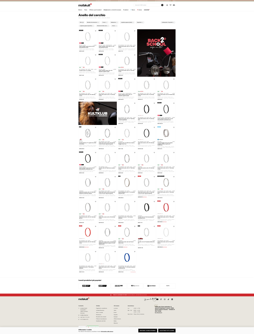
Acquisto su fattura (143, 0)
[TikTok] (168, 299)
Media (115, 321)
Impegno (116, 316)
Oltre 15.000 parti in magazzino (104, 0)
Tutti (167, 285)
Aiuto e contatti (99, 312)
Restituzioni (98, 314)
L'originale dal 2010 (84, 0)
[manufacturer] (86, 285)
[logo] (85, 4)
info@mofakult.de (84, 315)
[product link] (88, 41)
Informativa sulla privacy (107, 331)
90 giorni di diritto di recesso (163, 0)
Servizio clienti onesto (125, 0)
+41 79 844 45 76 (84, 319)
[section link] (147, 10)
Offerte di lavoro (117, 319)
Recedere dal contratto (101, 316)
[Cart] (174, 5)
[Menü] (86, 326)
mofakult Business (100, 310)
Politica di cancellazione (101, 319)
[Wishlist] (170, 5)
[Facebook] (161, 299)
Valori (115, 310)
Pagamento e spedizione (101, 308)
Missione (116, 323)
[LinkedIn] (172, 299)
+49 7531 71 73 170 (84, 317)
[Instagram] (164, 299)
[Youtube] (157, 299)
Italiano (174, 0)
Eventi (115, 312)
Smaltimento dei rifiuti (101, 321)
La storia (116, 308)
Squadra (115, 314)
